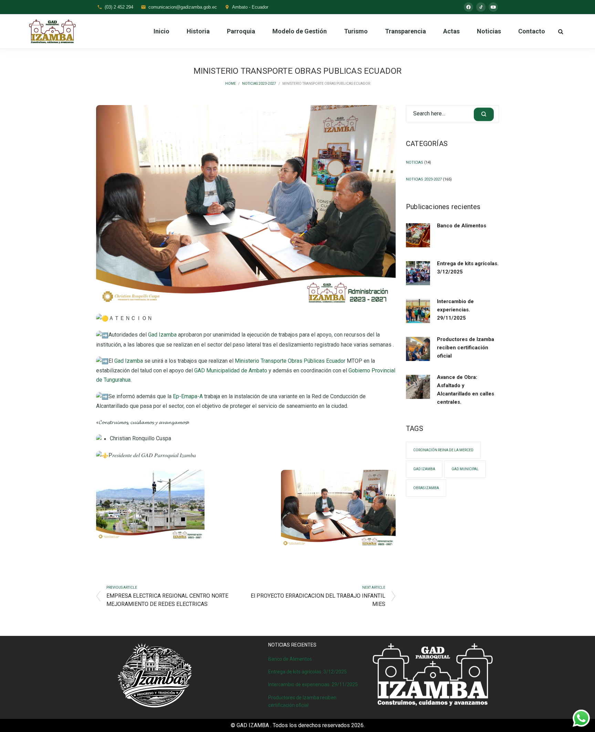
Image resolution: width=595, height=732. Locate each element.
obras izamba (426, 488)
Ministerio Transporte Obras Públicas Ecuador (290, 361)
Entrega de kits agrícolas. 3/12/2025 (468, 267)
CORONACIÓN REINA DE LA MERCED (443, 450)
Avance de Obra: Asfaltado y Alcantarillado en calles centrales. (465, 389)
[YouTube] (493, 7)
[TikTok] (481, 7)
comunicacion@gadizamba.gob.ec (182, 7)
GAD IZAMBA (424, 469)
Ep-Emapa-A (188, 396)
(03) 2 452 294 (119, 7)
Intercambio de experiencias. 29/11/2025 (455, 309)
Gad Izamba (162, 334)
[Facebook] (468, 7)
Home (230, 83)
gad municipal (465, 469)
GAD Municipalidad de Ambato (230, 370)
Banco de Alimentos (461, 226)
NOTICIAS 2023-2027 (259, 83)
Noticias (414, 162)
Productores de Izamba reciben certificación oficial (465, 347)
